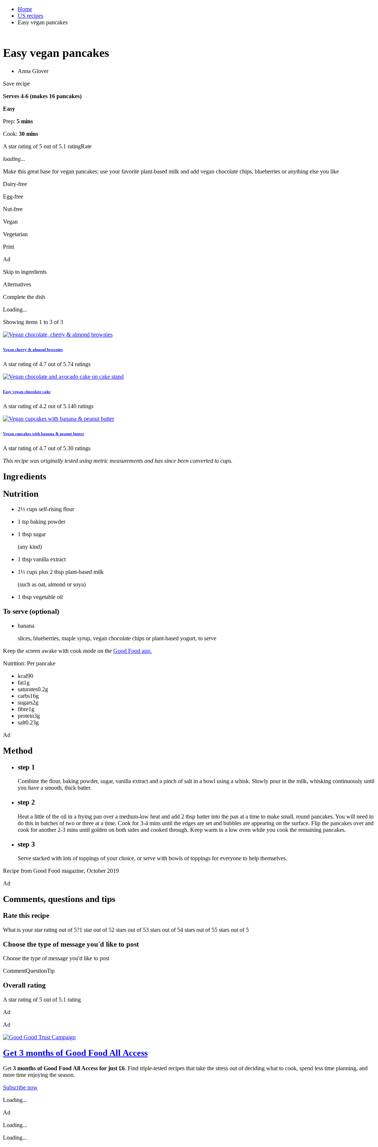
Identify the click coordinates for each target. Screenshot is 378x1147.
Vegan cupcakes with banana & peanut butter (43, 433)
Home (25, 9)
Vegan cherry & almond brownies (33, 349)
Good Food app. (132, 651)
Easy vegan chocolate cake (27, 391)
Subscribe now (20, 1087)
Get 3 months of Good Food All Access (75, 1053)
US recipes (30, 16)
